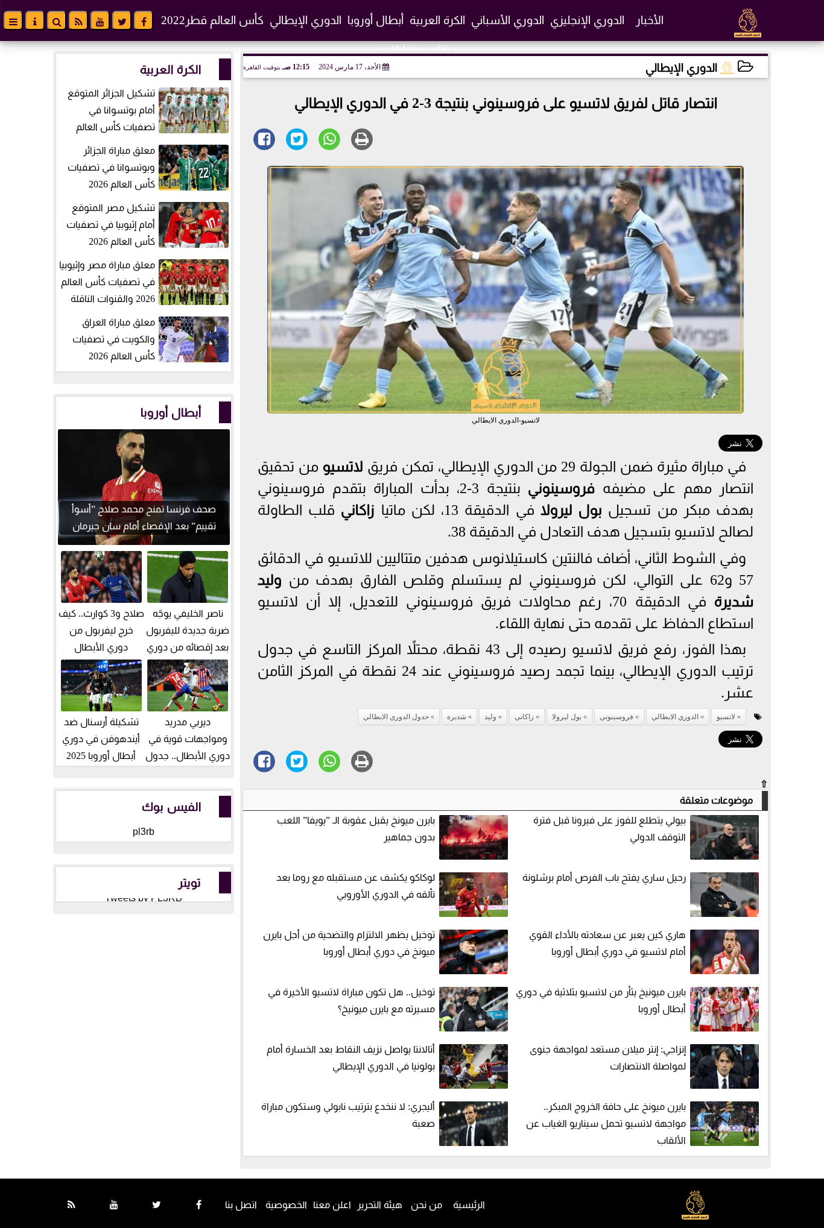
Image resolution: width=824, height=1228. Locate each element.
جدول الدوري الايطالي (396, 717)
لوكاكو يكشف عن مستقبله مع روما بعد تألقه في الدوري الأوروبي (355, 885)
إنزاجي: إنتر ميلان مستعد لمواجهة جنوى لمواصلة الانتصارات (608, 1057)
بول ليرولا (571, 510)
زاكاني (358, 510)
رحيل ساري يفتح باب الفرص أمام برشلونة (604, 877)
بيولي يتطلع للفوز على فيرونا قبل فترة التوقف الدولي (609, 828)
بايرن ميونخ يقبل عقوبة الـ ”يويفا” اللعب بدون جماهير (356, 828)
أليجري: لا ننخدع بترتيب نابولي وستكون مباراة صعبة (348, 1115)
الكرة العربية (437, 20)
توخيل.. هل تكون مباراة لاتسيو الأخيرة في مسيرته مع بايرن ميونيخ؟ (351, 1000)
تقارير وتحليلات (415, 49)
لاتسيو (343, 466)
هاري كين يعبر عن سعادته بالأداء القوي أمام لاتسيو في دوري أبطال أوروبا (607, 943)
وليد (270, 580)
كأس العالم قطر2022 (212, 20)
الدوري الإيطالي (305, 20)
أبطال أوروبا (375, 20)
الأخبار (650, 20)
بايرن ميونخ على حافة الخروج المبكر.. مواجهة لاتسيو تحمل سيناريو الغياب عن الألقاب (606, 1123)
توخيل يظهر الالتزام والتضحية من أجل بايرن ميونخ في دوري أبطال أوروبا (349, 943)
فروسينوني (561, 488)
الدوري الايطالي (675, 717)
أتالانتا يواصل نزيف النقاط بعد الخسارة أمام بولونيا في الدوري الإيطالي (351, 1057)
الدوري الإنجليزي (587, 20)
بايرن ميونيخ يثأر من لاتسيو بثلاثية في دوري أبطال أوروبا (601, 1000)
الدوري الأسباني (507, 20)
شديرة (733, 601)
